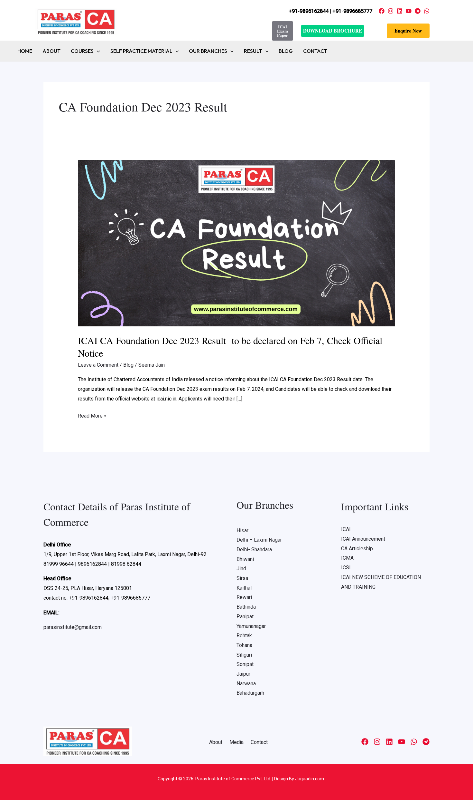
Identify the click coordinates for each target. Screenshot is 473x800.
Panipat (245, 616)
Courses (82, 51)
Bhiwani (245, 559)
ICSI (346, 567)
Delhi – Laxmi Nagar (259, 540)
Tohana (244, 645)
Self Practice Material (141, 51)
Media (236, 742)
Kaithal (244, 588)
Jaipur (243, 674)
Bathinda (246, 607)
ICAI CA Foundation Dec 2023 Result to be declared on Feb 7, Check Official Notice (230, 346)
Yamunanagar (251, 626)
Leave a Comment (98, 365)
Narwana (246, 683)
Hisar (242, 530)
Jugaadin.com (309, 778)
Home (24, 51)
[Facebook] (382, 11)
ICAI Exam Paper (282, 31)
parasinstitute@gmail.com (72, 627)
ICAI (346, 529)
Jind (241, 568)
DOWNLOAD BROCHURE (332, 30)
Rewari (244, 597)
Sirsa (242, 578)
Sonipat (245, 664)
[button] (408, 31)
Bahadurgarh (250, 693)
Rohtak (244, 635)
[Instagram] (391, 11)
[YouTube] (409, 11)
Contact (315, 51)
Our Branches (208, 51)
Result (253, 51)
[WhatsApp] (427, 11)
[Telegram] (418, 11)
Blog (286, 51)
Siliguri (244, 655)
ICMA (347, 558)
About (51, 51)
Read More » (92, 415)
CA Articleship (357, 548)
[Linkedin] (400, 11)
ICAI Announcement (363, 539)
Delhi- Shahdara (254, 549)
